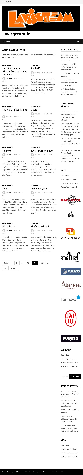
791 (28, 263)
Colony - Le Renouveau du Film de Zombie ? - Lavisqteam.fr (70, 141)
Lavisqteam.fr (16, 33)
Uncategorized (7, 65)
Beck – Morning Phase (42, 150)
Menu (8, 42)
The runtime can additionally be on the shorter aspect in (69, 82)
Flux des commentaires (69, 183)
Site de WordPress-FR (69, 187)
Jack (4, 188)
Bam (63, 472)
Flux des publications (68, 179)
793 (41, 263)
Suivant (13, 268)
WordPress (56, 472)
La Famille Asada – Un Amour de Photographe (70, 132)
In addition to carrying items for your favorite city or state (69, 58)
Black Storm (8, 226)
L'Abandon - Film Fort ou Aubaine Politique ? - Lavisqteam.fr (70, 114)
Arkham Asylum (39, 188)
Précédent (8, 263)
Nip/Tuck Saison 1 (40, 226)
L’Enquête (64, 120)
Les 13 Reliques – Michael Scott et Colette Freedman (14, 71)
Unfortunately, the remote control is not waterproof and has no (69, 92)
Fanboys (6, 150)
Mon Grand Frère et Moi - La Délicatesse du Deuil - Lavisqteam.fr (70, 126)
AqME (10, 78)
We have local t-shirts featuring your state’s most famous (69, 67)
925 (5, 268)
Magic (34, 109)
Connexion (65, 176)
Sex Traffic (36, 68)
